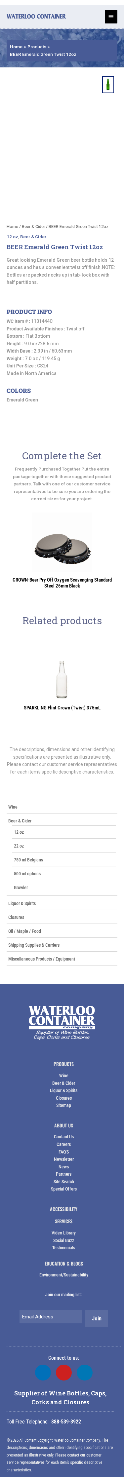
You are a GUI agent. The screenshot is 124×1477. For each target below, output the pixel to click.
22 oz (19, 846)
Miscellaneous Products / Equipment (41, 959)
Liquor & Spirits (22, 903)
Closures (16, 917)
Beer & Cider (20, 820)
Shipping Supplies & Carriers (34, 945)
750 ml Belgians (28, 859)
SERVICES (63, 1221)
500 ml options (27, 873)
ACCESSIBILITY (63, 1208)
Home (12, 226)
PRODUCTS (64, 1063)
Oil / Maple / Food (24, 931)
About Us (63, 1125)
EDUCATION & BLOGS (64, 1263)
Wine (13, 807)
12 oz (19, 832)
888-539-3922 (66, 1422)
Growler (21, 887)
